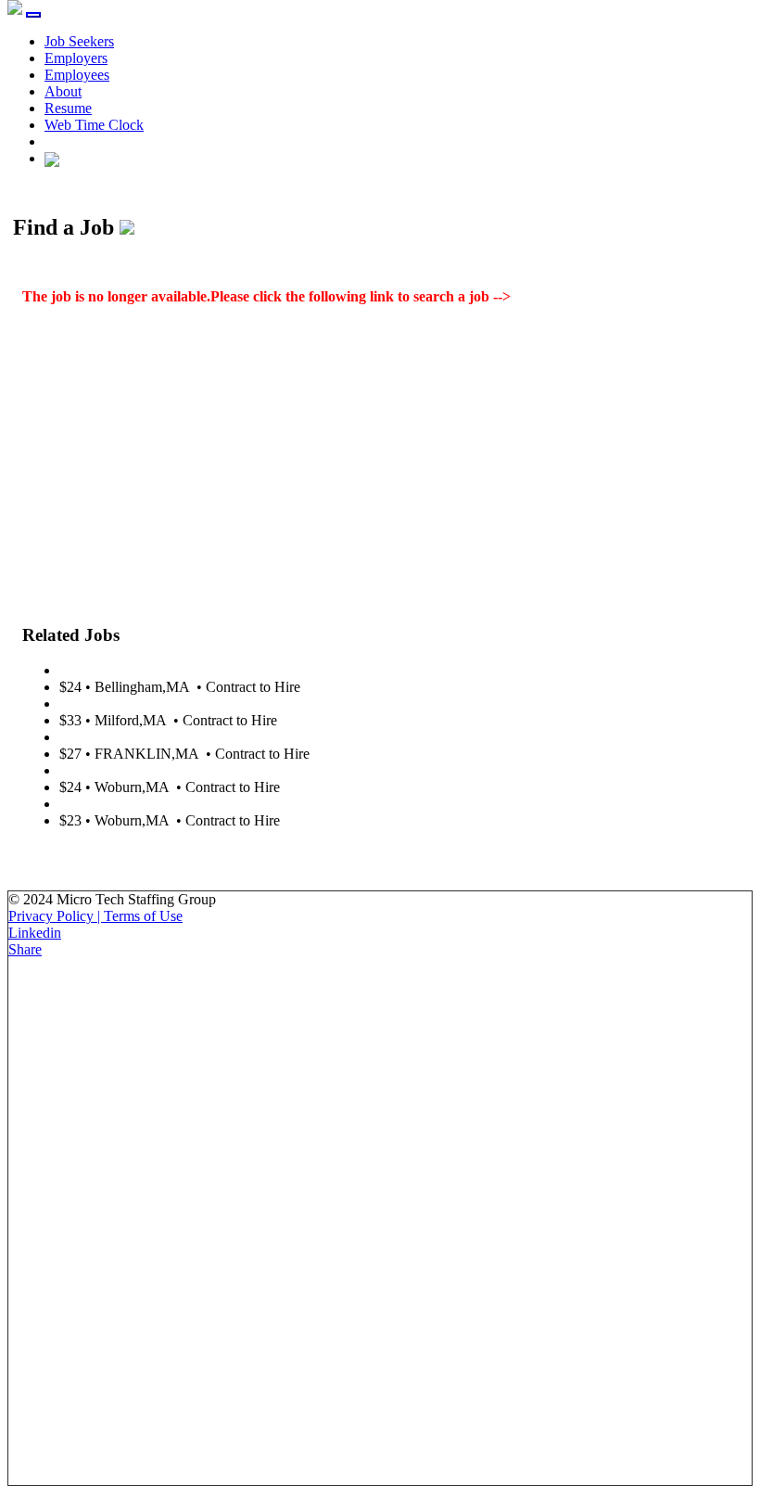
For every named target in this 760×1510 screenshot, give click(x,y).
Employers (76, 58)
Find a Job (545, 296)
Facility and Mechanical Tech (145, 737)
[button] (51, 158)
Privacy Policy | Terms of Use (95, 916)
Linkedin (34, 933)
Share (25, 949)
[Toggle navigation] (33, 15)
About (63, 91)
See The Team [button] (66, 852)
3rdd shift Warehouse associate (149, 804)
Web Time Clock (94, 125)
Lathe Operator (103, 670)
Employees (76, 75)
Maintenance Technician (130, 703)
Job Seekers (79, 41)
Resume (68, 108)
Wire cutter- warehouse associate (154, 770)
